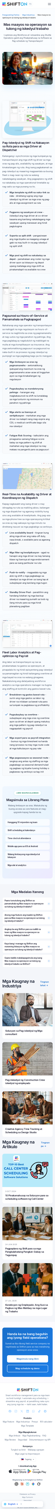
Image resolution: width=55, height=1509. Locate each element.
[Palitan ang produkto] (30, 4)
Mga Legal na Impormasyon (27, 1454)
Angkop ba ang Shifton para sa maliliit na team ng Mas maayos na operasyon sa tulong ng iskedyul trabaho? (23, 932)
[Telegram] (45, 1411)
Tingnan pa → (45, 1144)
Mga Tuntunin (27, 1497)
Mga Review (10, 1440)
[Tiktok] (39, 1411)
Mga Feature (8, 1422)
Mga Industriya (28, 15)
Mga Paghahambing (31, 1436)
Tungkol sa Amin (18, 1450)
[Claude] (22, 1484)
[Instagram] (15, 1411)
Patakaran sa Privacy (27, 1494)
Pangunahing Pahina (10, 15)
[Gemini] (33, 1484)
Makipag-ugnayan (36, 1450)
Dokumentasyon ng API (39, 1440)
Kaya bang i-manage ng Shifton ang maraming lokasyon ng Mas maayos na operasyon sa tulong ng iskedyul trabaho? (24, 946)
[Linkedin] (27, 1411)
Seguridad (22, 1440)
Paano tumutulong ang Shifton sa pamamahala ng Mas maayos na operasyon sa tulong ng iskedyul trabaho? (24, 903)
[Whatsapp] (33, 1411)
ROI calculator (46, 1422)
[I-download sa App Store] (17, 1471)
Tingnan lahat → (44, 983)
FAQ (44, 1436)
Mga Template (27, 1426)
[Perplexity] (27, 1484)
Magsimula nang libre (28, 1359)
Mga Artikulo (14, 1436)
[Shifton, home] (27, 1390)
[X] (21, 1411)
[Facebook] (10, 1411)
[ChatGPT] (16, 1484)
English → (13, 1504)
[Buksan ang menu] (49, 4)
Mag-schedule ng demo (27, 1368)
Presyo (35, 1422)
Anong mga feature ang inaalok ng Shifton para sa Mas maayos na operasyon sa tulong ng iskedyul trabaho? (25, 918)
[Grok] (39, 1484)
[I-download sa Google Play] (37, 1471)
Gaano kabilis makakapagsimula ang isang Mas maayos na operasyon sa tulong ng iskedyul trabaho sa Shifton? (23, 961)
